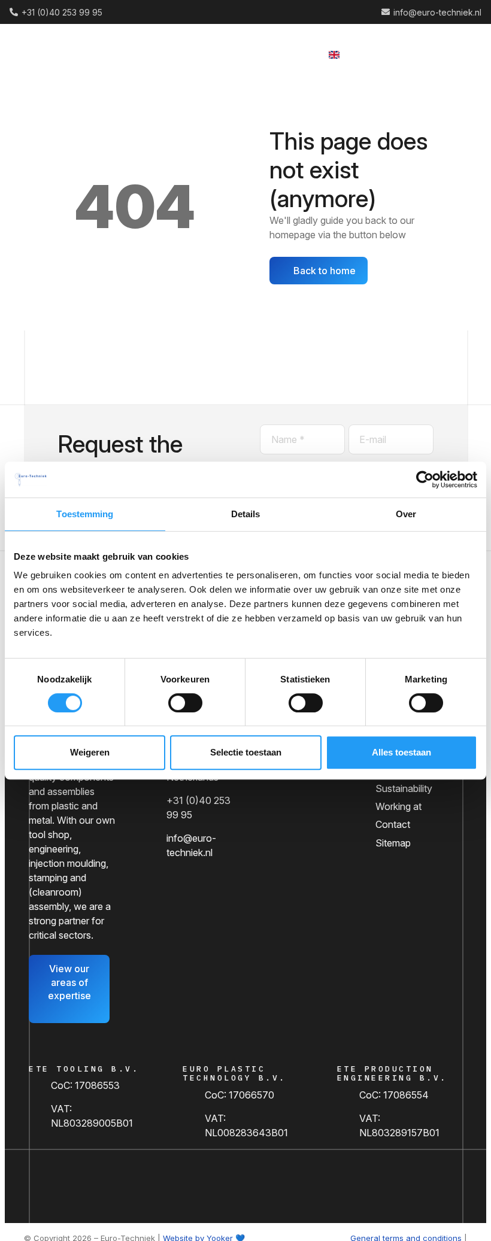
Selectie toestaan (245, 752)
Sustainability (403, 788)
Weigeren (90, 752)
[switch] (185, 702)
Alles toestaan (401, 752)
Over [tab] (406, 514)
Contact (392, 824)
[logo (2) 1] (58, 54)
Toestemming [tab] (84, 514)
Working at (398, 806)
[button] (366, 53)
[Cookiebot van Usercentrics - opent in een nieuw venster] (424, 479)
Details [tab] (245, 514)
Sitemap (393, 843)
